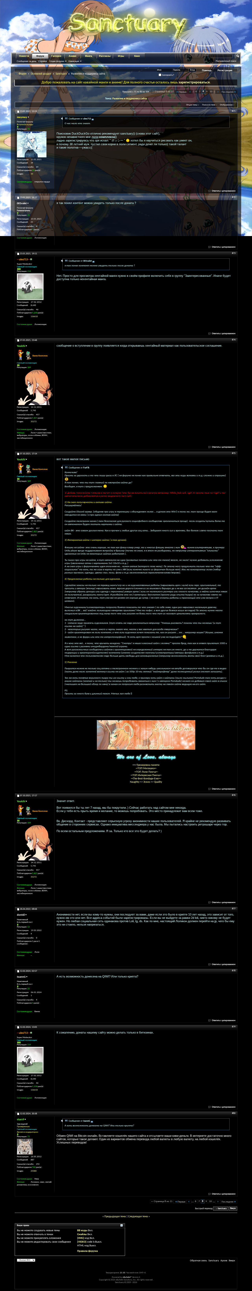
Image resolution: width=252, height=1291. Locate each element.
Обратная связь (198, 1260)
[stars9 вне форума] (25, 1146)
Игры (121, 56)
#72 (233, 197)
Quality (158, 782)
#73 (233, 253)
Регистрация (225, 70)
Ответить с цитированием (223, 191)
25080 (34, 1171)
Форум (40, 56)
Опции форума (56, 61)
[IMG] (80, 1238)
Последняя (227, 92)
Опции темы (191, 105)
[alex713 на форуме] (30, 286)
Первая (182, 92)
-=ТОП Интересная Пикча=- (146, 775)
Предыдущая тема (115, 1216)
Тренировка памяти (148, 765)
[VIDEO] (81, 1241)
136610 (34, 317)
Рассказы (104, 56)
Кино (137, 56)
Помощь (207, 70)
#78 (233, 971)
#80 (233, 1113)
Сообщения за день (26, 61)
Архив (223, 1260)
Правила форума (87, 1251)
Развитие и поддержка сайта (129, 98)
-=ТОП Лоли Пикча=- (146, 772)
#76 (233, 795)
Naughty (135, 782)
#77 (233, 909)
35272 (34, 422)
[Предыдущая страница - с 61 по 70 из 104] (190, 92)
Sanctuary (61, 73)
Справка (42, 61)
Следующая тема (138, 1216)
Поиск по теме (208, 105)
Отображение (226, 105)
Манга (88, 56)
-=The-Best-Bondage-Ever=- (146, 778)
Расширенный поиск (226, 61)
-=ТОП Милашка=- (146, 768)
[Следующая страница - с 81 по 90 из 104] (217, 92)
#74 (233, 340)
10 (211, 91)
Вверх (233, 1209)
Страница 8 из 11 (164, 91)
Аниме (72, 56)
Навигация (74, 61)
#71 (233, 111)
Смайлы (82, 1234)
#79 (233, 1027)
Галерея (56, 56)
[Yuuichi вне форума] (34, 387)
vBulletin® (127, 1277)
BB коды (82, 1230)
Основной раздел (41, 73)
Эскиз (147, 782)
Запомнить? (167, 75)
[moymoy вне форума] (31, 144)
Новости (24, 56)
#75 (233, 453)
